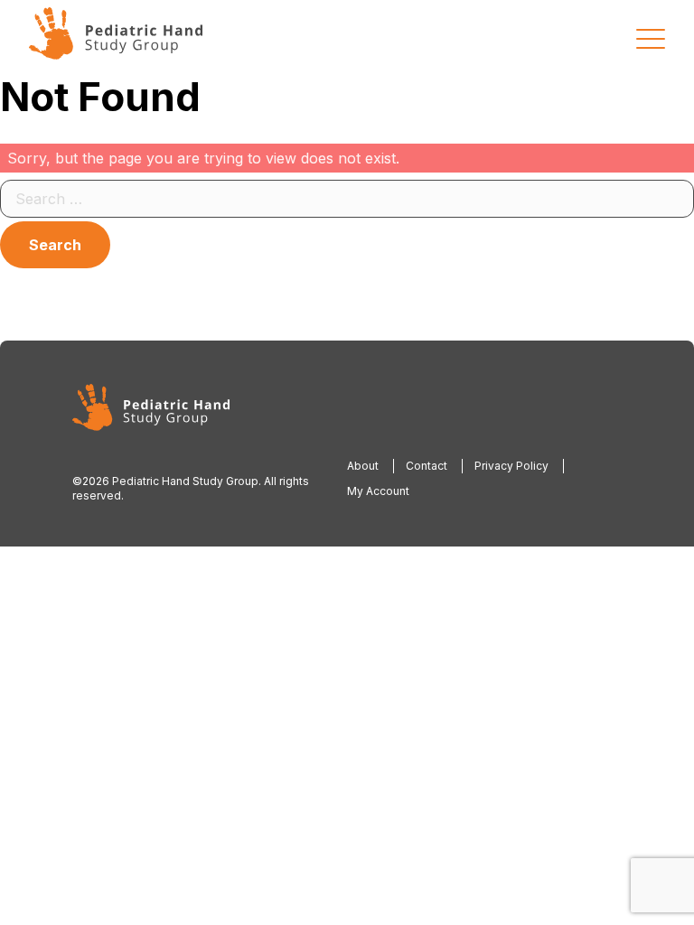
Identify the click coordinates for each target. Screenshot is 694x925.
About (363, 465)
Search (55, 245)
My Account (378, 491)
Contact (426, 465)
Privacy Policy (511, 465)
